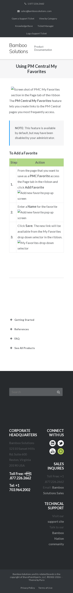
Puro (41, 579)
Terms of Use (45, 587)
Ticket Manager (46, 25)
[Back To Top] (62, 582)
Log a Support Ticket (36, 33)
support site (56, 521)
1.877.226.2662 (35, 3)
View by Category (48, 18)
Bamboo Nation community (56, 538)
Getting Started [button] (24, 319)
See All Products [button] (24, 348)
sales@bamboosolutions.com (36, 11)
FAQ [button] (16, 338)
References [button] (21, 329)
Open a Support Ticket (23, 18)
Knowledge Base (24, 25)
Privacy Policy (28, 587)
